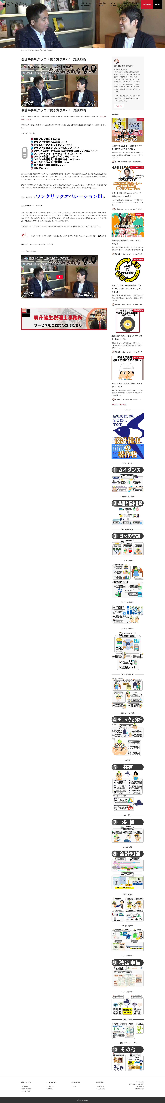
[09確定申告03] (128, 1030)
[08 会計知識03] (128, 940)
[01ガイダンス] (128, 479)
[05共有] (128, 787)
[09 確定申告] (128, 973)
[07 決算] (128, 831)
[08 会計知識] (128, 870)
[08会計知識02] (128, 909)
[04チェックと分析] (128, 736)
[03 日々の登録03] (128, 615)
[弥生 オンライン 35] (128, 1059)
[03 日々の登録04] (128, 651)
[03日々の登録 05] (128, 693)
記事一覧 (119, 106)
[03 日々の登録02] (128, 581)
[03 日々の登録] (128, 544)
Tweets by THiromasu (119, 404)
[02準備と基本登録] (128, 512)
